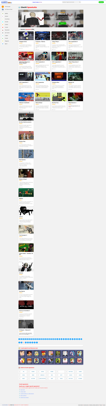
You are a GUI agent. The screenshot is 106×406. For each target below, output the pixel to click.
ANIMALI (72, 363)
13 (43, 339)
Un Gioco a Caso (8, 9)
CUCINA (51, 356)
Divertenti (7, 30)
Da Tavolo (7, 32)
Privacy (100, 404)
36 (27, 342)
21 (59, 339)
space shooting (42, 378)
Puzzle (6, 38)
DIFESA (58, 363)
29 (77, 339)
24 (66, 339)
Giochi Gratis (36, 2)
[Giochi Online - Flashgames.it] (6, 3)
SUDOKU (29, 363)
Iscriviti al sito (86, 404)
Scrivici (104, 404)
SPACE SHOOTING (72, 356)
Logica (6, 35)
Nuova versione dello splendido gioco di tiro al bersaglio (25, 334)
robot (23, 378)
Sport (6, 43)
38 (32, 342)
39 (34, 342)
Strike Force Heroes (25, 397)
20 (57, 339)
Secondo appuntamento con (74, 105)
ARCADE (36, 363)
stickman (80, 378)
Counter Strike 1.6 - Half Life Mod (27, 393)
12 (41, 339)
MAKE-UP (22, 356)
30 (79, 339)
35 (25, 342)
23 (63, 339)
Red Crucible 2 (23, 395)
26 (70, 339)
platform (33, 378)
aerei (52, 378)
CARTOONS (36, 356)
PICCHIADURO (29, 356)
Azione (6, 16)
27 (72, 339)
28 (74, 339)
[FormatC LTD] (12, 404)
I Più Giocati (7, 6)
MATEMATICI (65, 363)
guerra (80, 371)
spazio (61, 378)
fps (23, 371)
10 (37, 339)
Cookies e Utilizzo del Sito (94, 404)
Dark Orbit (23, 389)
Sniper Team (23, 391)
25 (68, 339)
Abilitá (6, 13)
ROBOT (44, 363)
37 (30, 342)
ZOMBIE (58, 356)
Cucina (6, 27)
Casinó (6, 24)
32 (19, 342)
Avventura (7, 19)
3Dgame (33, 371)
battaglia (71, 371)
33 (21, 342)
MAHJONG (22, 363)
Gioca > (62, 23)
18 (53, 339)
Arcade (6, 21)
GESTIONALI (79, 356)
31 (81, 339)
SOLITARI (65, 356)
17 (51, 339)
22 (61, 339)
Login (101, 2)
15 (47, 339)
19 (55, 339)
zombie (51, 371)
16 (49, 339)
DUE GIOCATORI (79, 363)
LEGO (43, 356)
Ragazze (7, 41)
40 (36, 342)
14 (45, 339)
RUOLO (51, 363)
